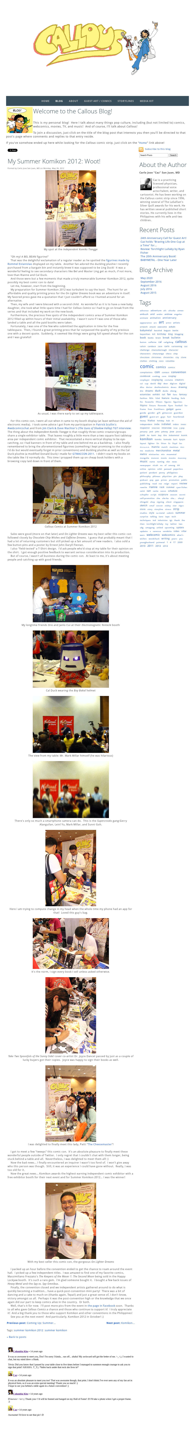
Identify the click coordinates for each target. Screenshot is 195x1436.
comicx (171, 367)
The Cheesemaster (100, 1144)
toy (166, 524)
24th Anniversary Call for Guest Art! (163, 238)
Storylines (126, 101)
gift (158, 413)
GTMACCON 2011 (83, 453)
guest (144, 416)
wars (142, 535)
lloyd (174, 443)
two (180, 524)
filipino (143, 405)
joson (178, 431)
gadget (170, 409)
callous (181, 342)
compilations (146, 372)
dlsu (142, 387)
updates (144, 531)
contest (165, 372)
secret (182, 494)
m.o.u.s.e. (145, 447)
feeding (175, 398)
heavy (143, 420)
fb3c (151, 398)
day (159, 383)
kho (165, 435)
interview (167, 427)
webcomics (168, 534)
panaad (167, 469)
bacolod (158, 330)
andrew (168, 314)
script (153, 494)
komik (184, 435)
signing (160, 502)
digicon (173, 383)
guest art (154, 416)
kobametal (174, 435)
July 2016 (146, 289)
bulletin (176, 337)
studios (143, 513)
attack (153, 326)
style (151, 512)
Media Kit (147, 101)
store (142, 509)
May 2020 (147, 278)
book (143, 337)
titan (142, 524)
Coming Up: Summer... (31, 1323)
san (149, 490)
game (178, 409)
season (173, 494)
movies (172, 458)
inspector (145, 427)
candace (152, 346)
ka (148, 435)
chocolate (145, 357)
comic (147, 366)
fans (175, 394)
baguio (167, 330)
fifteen (159, 402)
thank (177, 520)
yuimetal (160, 542)
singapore (178, 502)
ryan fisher (181, 487)
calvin (143, 346)
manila (156, 446)
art (161, 322)
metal (176, 450)
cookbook (145, 376)
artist (168, 323)
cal (160, 341)
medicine (149, 450)
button (143, 342)
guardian (178, 413)
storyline (158, 509)
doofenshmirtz (161, 387)
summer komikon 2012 (28, 1330)
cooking (156, 376)
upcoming (169, 527)
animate (144, 318)
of (166, 465)
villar (184, 531)
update (180, 527)
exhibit (156, 394)
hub (168, 420)
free (150, 409)
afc (165, 310)
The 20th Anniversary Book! (158, 256)
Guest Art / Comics (98, 101)
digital (182, 383)
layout (143, 443)
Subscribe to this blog (158, 149)
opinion (151, 469)
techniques (145, 520)
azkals (172, 326)
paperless (178, 469)
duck (158, 390)
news (174, 461)
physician (167, 476)
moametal (172, 454)
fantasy (183, 394)
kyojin (182, 439)
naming (160, 461)
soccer (159, 505)
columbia (170, 361)
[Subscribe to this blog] (141, 149)
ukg (142, 527)
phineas (156, 476)
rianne (153, 487)
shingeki (144, 502)
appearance (146, 323)
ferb (183, 398)
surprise (144, 516)
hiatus (151, 420)
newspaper (145, 465)
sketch (143, 505)
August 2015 (148, 292)
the (183, 520)
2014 (165, 546)
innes (183, 424)
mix (163, 454)
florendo (162, 405)
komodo (167, 439)
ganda (143, 413)
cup (146, 383)
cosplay (172, 376)
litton (163, 443)
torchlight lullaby (155, 524)
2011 (150, 545)
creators (179, 379)
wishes (143, 538)
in (173, 420)
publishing (145, 483)
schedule (172, 491)
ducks (165, 391)
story (149, 509)
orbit (159, 469)
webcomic (153, 534)
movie (164, 458)
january (143, 431)
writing (165, 538)
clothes (143, 361)
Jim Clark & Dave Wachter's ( (61, 428)
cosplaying (157, 379)
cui (141, 383)
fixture (152, 405)
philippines (172, 472)
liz (169, 443)
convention (178, 372)
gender (151, 413)
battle (175, 330)
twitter (173, 524)
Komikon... (120, 1323)
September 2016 (151, 281)
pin (175, 476)
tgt (171, 520)
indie (157, 424)
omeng (171, 465)
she (158, 498)
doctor (149, 387)
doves (174, 387)
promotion (174, 480)
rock (162, 487)
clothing (153, 361)
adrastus (144, 310)
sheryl (181, 498)
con (157, 372)
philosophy (145, 476)
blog (170, 334)
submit (170, 513)
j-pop (181, 428)
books (151, 337)
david (153, 383)
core (164, 376)
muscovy (182, 458)
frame (143, 409)
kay (159, 435)
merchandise (163, 450)
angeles (178, 314)
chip (176, 353)
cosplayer (145, 380)
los (180, 443)
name (152, 461)
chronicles (168, 357)
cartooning (177, 346)
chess (169, 353)
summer (180, 512)
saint (142, 491)
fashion (143, 398)
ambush (144, 314)
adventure (156, 310)
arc (155, 323)
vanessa (157, 531)
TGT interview (121, 428)
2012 (158, 545)
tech (174, 516)
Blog (59, 101)
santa (155, 491)
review (183, 483)
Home (45, 101)
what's (180, 535)
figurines (177, 402)
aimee (180, 310)
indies (176, 424)
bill (153, 334)
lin (158, 443)
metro (143, 454)
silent (169, 502)
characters (145, 353)
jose (172, 431)
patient (143, 472)
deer (165, 383)
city (177, 357)
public (184, 480)
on (178, 465)
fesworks (149, 402)
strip (176, 509)
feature (165, 398)
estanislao (145, 394)
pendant (153, 472)
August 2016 (148, 285)
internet (156, 428)
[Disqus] (71, 1384)
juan (142, 435)
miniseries (154, 454)
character (173, 350)
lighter (151, 443)
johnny (164, 431)
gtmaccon (167, 413)
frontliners (159, 409)
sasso (163, 491)
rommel (170, 487)
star (175, 505)
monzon (155, 458)
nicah (155, 465)
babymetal (146, 330)
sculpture (163, 494)
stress (168, 509)
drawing (183, 387)
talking (153, 516)
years (174, 538)
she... (173, 498)
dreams (149, 390)
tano (161, 516)
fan (169, 394)
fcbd (158, 398)
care (160, 346)
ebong (173, 391)
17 (174, 542)
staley (168, 505)
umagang (150, 527)
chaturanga (158, 353)
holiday (160, 420)
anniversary (169, 317)
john (157, 431)
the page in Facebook (101, 1305)
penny (162, 472)
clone (183, 357)
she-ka (165, 498)
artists (176, 322)
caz (186, 346)
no (161, 465)
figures (167, 402)
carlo (167, 346)
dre (141, 391)
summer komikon (56, 1330)
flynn (170, 405)
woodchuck (154, 538)
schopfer (144, 494)
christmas (156, 357)
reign (166, 483)
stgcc (181, 505)
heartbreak (178, 416)
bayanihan (145, 334)
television (163, 520)
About (73, 101)
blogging (179, 334)
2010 (142, 545)
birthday (161, 334)
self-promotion (147, 498)
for (186, 405)
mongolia (144, 458)
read (154, 483)
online (143, 469)
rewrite (143, 487)
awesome (162, 326)
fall (163, 394)
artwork (144, 326)
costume (169, 380)
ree (160, 483)
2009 (180, 542)
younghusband (147, 542)
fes (141, 402)
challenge (145, 350)
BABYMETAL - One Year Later (159, 260)
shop (152, 502)
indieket (166, 424)
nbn (168, 461)
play (181, 476)
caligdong (168, 342)
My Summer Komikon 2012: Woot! (54, 161)
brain (158, 337)
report (174, 483)
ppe (157, 480)
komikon (146, 439)
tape (167, 516)
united (160, 527)
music (144, 461)
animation (155, 317)
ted (154, 520)
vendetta (167, 531)
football (179, 405)
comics (161, 367)
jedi (151, 431)
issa (175, 428)
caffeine (152, 342)
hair (169, 416)
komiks (158, 439)
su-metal (160, 513)
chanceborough (159, 350)
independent (146, 424)
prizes (164, 480)
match (164, 447)
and (152, 314)
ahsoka (172, 310)
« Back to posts (16, 1337)
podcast (144, 480)
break (166, 337)
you (181, 538)
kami (153, 435)
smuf (151, 505)
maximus (174, 447)
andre (160, 314)
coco (161, 361)
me (141, 450)
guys (163, 416)
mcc (182, 447)
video (176, 531)
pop (151, 480)
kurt (175, 439)
